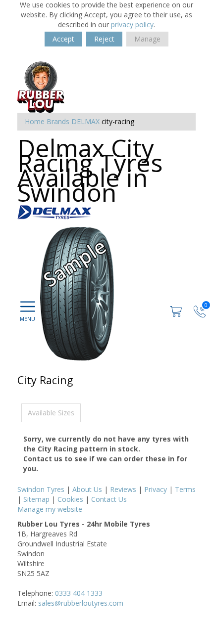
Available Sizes (51, 412)
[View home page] (40, 84)
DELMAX (85, 121)
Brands (58, 121)
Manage (147, 39)
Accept (63, 39)
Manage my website (49, 509)
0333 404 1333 (79, 593)
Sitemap (36, 499)
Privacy (155, 489)
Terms (185, 489)
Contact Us (109, 499)
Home (35, 121)
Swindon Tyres (40, 489)
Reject (104, 39)
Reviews (123, 489)
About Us (87, 489)
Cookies (70, 499)
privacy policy (132, 24)
